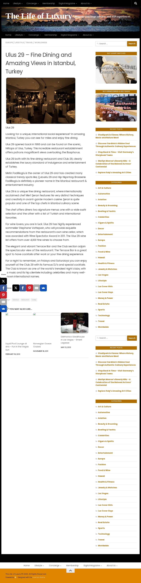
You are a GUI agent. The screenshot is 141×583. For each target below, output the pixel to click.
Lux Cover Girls (105, 286)
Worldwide (41, 42)
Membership (49, 3)
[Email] (36, 287)
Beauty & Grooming (107, 205)
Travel (29, 42)
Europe (9, 42)
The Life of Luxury (39, 16)
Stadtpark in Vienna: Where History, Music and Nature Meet (115, 136)
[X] (15, 287)
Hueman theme (38, 577)
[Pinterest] (29, 287)
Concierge (31, 3)
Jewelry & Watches (107, 269)
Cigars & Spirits (106, 223)
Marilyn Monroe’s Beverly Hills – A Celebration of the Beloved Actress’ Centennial (113, 164)
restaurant (25, 300)
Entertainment (105, 234)
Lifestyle (17, 3)
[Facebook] (22, 287)
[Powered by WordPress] (15, 577)
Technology (104, 315)
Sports (101, 309)
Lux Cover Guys (105, 292)
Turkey (34, 300)
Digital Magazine (67, 3)
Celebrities (103, 217)
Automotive (104, 194)
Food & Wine (104, 252)
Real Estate (103, 304)
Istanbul (16, 300)
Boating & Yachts (107, 211)
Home (6, 3)
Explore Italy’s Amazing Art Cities (114, 172)
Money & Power (105, 298)
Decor (101, 228)
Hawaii (101, 257)
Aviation (102, 199)
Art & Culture (104, 188)
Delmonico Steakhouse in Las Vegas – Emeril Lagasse (73, 339)
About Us (85, 3)
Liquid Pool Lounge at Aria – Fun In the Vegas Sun (17, 346)
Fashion (102, 246)
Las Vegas (103, 275)
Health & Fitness (106, 263)
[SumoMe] (43, 287)
